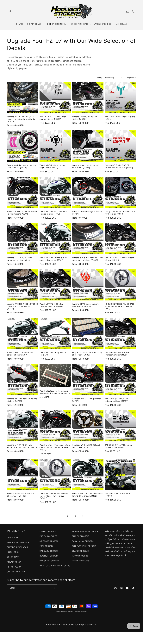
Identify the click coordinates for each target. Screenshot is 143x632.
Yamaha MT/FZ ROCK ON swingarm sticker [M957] (116, 400)
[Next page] (83, 516)
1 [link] (60, 516)
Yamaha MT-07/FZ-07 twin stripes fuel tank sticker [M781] (22, 446)
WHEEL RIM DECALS (80, 560)
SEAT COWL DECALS (81, 551)
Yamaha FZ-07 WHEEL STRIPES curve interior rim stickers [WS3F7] (54, 495)
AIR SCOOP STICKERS (49, 541)
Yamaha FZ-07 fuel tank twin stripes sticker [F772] (53, 212)
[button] (10, 11)
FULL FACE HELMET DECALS (84, 546)
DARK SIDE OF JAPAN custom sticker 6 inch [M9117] (118, 446)
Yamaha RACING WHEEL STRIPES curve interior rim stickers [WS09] (22, 306)
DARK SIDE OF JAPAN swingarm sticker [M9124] (119, 259)
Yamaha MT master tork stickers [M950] (120, 118)
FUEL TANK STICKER (48, 536)
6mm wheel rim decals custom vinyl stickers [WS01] (21, 166)
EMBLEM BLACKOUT (80, 536)
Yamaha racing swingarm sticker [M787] (87, 212)
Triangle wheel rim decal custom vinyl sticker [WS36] (120, 212)
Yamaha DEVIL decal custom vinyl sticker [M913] (53, 166)
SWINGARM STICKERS (49, 551)
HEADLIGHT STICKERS (49, 556)
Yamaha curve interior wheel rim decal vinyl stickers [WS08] (87, 259)
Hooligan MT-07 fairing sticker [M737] (86, 400)
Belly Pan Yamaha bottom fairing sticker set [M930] (87, 353)
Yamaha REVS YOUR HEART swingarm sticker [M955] (118, 353)
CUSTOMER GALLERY (16, 571)
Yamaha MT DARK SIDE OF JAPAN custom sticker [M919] (119, 166)
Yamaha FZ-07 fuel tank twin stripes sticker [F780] (20, 353)
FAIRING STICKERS (48, 531)
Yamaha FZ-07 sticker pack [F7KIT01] (117, 494)
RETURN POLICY (14, 567)
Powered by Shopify (81, 611)
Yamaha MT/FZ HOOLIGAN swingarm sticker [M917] (52, 305)
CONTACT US (12, 537)
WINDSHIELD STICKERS (49, 560)
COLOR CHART (13, 557)
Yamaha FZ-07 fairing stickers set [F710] (54, 353)
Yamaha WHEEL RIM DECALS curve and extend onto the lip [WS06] (21, 119)
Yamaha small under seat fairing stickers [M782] (22, 400)
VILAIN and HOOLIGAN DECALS (85, 531)
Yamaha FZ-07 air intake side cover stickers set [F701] (53, 259)
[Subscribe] (54, 587)
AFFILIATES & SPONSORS (18, 542)
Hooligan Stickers (67, 611)
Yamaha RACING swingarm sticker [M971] (84, 118)
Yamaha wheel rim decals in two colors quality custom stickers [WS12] (55, 447)
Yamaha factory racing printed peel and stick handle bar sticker (55, 392)
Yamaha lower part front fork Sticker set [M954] (86, 166)
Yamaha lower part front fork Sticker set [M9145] (20, 494)
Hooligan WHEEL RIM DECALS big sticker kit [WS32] (86, 446)
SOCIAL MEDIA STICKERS (83, 541)
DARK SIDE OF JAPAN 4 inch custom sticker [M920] (53, 118)
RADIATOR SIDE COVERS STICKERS (55, 565)
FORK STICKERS (47, 546)
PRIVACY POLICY (14, 562)
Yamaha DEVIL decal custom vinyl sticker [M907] (85, 305)
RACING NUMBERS (80, 556)
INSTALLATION (13, 552)
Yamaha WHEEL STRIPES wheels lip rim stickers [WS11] (22, 212)
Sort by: (100, 77)
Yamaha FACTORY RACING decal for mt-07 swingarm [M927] (87, 494)
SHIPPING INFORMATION (17, 547)
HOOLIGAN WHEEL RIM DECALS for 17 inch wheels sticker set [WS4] (119, 306)
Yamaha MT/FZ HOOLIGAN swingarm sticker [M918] (19, 259)
